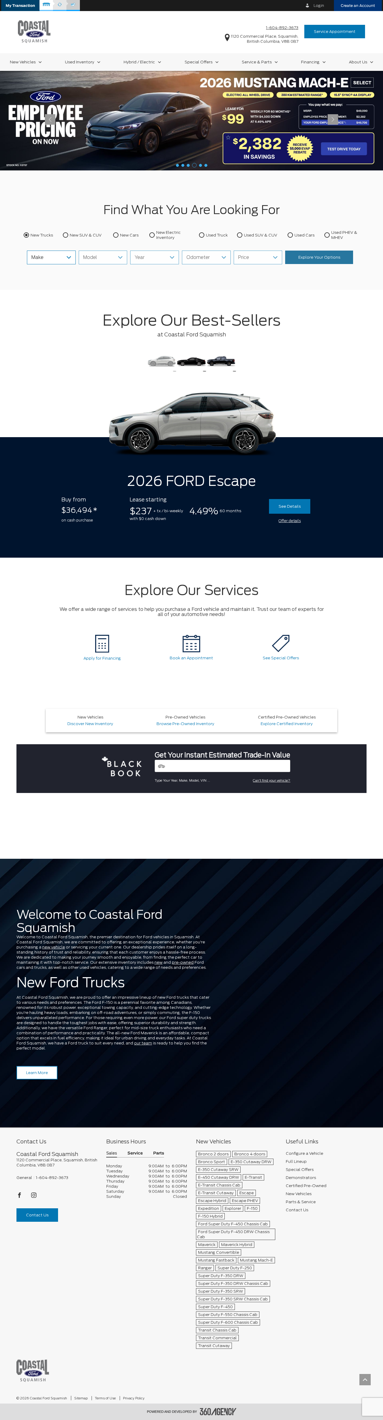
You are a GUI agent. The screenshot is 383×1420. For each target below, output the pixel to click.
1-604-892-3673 (282, 27)
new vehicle (53, 947)
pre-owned (183, 962)
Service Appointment (334, 31)
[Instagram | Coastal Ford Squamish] (34, 1197)
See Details (290, 506)
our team (143, 1043)
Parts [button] (158, 1153)
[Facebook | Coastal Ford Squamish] (19, 1197)
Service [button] (135, 1153)
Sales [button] (111, 1153)
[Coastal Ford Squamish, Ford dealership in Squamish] (34, 31)
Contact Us (37, 1215)
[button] (20, 5)
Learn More (37, 1072)
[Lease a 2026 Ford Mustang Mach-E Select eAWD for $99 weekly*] (191, 120)
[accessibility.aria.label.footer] (218, 1411)
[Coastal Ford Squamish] (32, 1370)
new (158, 962)
